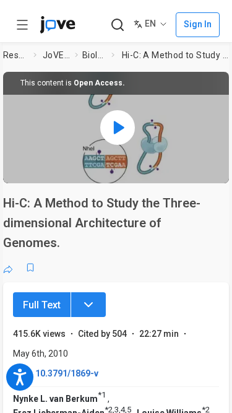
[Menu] (88, 304)
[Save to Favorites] (30, 267)
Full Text (42, 305)
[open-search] (117, 25)
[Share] (8, 267)
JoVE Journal (56, 55)
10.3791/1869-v (66, 373)
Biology (94, 55)
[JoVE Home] (57, 24)
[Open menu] (22, 25)
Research (15, 55)
